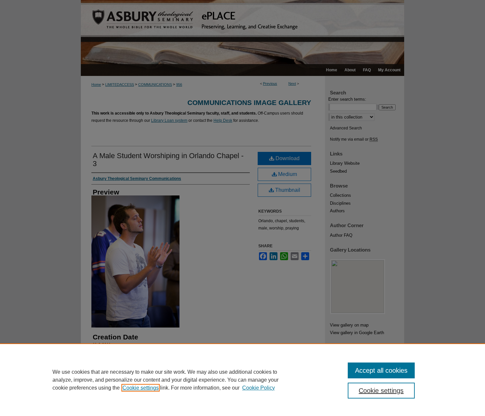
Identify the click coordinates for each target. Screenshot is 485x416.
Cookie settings (140, 388)
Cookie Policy (258, 388)
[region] (242, 379)
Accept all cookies (381, 370)
